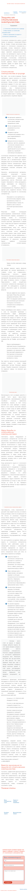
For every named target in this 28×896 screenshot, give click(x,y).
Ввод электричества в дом (7, 801)
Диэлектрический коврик (17, 813)
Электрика (15, 12)
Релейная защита (6, 813)
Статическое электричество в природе (13, 28)
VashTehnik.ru (6, 12)
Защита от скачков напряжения (16, 801)
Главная (15, 11)
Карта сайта (22, 11)
